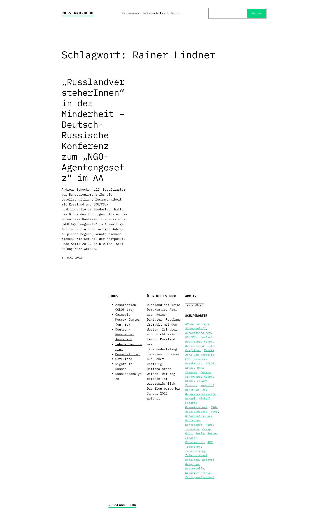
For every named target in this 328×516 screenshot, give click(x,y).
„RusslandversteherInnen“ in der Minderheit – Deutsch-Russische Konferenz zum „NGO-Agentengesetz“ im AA (93, 129)
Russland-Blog (78, 13)
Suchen (256, 13)
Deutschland (194, 346)
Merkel (190, 398)
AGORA (189, 324)
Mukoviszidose (196, 407)
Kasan (208, 376)
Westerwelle (194, 468)
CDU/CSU (191, 337)
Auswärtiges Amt (198, 332)
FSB (187, 359)
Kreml (189, 381)
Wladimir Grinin (198, 473)
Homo (200, 368)
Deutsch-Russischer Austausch (124, 334)
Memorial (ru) (127, 354)
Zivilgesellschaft (199, 477)
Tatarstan (193, 446)
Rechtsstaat (194, 442)
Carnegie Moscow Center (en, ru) (127, 319)
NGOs (214, 411)
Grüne (189, 368)
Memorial (207, 385)
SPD (210, 442)
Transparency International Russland (196, 455)
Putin (199, 433)
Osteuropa (123, 359)
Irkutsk (191, 372)
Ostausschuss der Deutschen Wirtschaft (199, 420)
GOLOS (210, 363)
